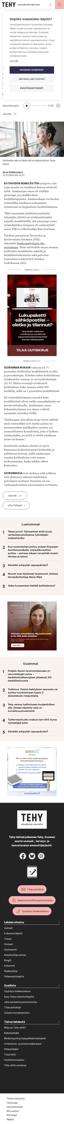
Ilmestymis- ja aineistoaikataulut (23, 1044)
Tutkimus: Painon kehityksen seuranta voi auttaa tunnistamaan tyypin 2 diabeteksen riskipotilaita (33, 693)
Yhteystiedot (11, 1049)
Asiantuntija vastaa (15, 955)
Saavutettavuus (15, 1107)
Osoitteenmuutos (14, 1060)
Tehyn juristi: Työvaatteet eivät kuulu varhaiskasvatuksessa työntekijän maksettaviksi (30, 535)
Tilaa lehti (10, 1054)
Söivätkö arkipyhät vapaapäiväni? (28, 565)
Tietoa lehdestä (14, 1022)
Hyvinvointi (10, 949)
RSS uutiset (13, 1111)
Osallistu (10, 986)
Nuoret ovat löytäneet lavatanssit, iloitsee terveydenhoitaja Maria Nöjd (33, 575)
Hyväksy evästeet (32, 70)
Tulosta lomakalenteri (17, 1013)
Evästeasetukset (31, 88)
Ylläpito (10, 1119)
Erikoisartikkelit (13, 933)
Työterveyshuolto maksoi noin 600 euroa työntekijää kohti (32, 721)
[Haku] (50, 4)
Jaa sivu (7, 114)
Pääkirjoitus (11, 971)
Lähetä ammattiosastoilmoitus (35, 900)
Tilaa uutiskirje (35, 889)
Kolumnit (9, 966)
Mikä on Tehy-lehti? (15, 1027)
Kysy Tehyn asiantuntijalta (19, 997)
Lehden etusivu (14, 922)
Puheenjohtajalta (14, 976)
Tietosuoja (12, 1103)
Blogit (7, 960)
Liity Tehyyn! (15, 505)
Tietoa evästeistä (16, 1098)
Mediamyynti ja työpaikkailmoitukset (25, 1038)
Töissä (7, 939)
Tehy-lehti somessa (15, 1065)
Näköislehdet (11, 1033)
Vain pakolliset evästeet (32, 79)
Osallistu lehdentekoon (35, 911)
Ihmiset (8, 944)
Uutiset (8, 928)
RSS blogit (12, 1115)
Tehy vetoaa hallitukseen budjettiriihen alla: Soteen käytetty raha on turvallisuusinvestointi (31, 708)
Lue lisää (14, 61)
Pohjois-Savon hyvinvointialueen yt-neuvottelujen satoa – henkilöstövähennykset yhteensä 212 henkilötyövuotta (30, 675)
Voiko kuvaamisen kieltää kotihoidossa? (31, 585)
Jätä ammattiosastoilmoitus (20, 1002)
